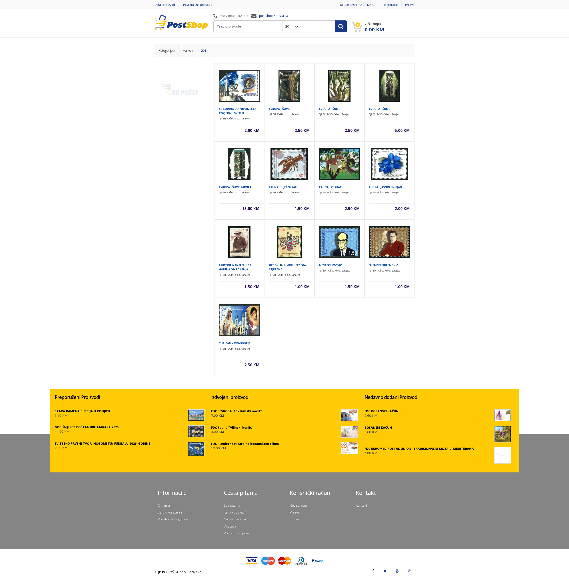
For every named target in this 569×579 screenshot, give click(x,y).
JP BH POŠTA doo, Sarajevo (180, 572)
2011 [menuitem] (289, 26)
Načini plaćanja (235, 519)
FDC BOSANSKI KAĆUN (382, 411)
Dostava (230, 526)
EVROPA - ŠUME (279, 109)
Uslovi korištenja (170, 512)
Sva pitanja (232, 505)
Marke (186, 50)
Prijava (410, 4)
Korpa (294, 519)
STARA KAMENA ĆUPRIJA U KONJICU (82, 411)
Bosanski (350, 4)
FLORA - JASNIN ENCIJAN (385, 187)
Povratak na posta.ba (197, 4)
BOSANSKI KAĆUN (378, 427)
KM (369, 4)
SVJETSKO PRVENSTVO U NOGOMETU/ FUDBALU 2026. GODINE (102, 443)
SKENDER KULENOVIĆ (383, 265)
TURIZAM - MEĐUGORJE (234, 343)
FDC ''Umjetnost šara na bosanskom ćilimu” (245, 443)
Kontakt (361, 505)
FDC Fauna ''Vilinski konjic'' (232, 427)
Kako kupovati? (235, 512)
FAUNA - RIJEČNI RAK (283, 187)
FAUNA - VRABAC (330, 187)
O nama (164, 505)
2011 (204, 50)
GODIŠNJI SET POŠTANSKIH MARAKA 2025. (87, 427)
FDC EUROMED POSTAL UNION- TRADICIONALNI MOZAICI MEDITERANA (419, 448)
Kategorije (165, 50)
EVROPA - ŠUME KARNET (235, 187)
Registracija (391, 4)
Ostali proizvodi (165, 4)
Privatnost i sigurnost (174, 519)
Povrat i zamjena (236, 533)
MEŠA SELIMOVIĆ (330, 265)
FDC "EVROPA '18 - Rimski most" (236, 411)
